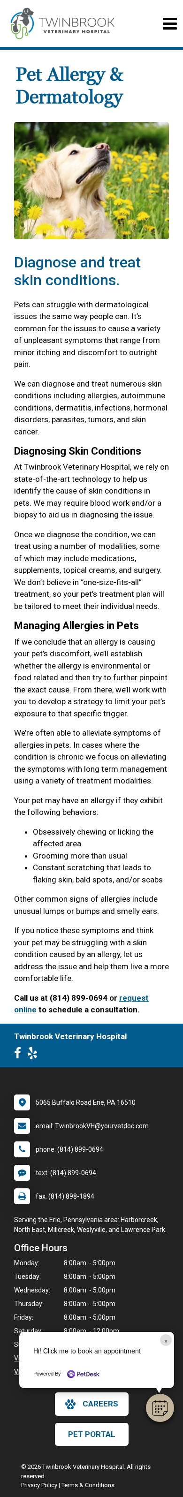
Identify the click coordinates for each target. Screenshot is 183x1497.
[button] (160, 1408)
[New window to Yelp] (34, 1055)
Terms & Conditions (87, 1485)
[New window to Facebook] (20, 1055)
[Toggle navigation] (169, 23)
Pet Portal (91, 1434)
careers (100, 1403)
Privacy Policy (39, 1485)
